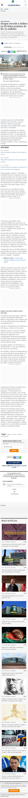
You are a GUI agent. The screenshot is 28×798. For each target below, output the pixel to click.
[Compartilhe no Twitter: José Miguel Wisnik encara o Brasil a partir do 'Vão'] (25, 593)
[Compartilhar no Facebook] (9, 52)
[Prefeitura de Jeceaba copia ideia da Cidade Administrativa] (14, 661)
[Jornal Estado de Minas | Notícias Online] (14, 5)
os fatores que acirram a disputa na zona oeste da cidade (15, 260)
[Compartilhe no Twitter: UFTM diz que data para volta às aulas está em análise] (25, 619)
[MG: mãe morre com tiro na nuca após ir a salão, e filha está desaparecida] (14, 738)
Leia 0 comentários (14, 463)
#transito (14, 434)
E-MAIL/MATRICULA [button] (15, 494)
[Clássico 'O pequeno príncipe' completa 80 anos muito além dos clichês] (14, 712)
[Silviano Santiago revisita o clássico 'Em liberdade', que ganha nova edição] (14, 686)
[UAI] (13, 1)
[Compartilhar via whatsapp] (14, 52)
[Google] (14, 491)
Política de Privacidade (11, 787)
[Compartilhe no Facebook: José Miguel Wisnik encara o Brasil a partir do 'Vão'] (24, 593)
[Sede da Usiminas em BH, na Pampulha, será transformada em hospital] (14, 558)
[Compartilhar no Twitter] (11, 52)
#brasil (9, 434)
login (22, 466)
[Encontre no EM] (25, 5)
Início (2, 9)
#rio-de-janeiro (5, 436)
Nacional (6, 9)
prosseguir (14, 790)
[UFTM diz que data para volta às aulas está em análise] (14, 609)
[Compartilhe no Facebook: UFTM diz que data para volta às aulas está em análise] (24, 619)
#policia (20, 434)
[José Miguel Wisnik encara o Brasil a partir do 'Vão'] (14, 583)
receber (14, 450)
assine (14, 467)
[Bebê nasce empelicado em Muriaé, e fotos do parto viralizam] (14, 635)
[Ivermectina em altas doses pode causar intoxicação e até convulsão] (14, 532)
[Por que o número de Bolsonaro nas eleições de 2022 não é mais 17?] (14, 764)
